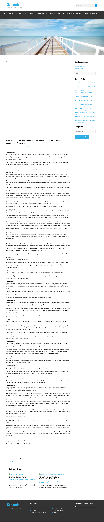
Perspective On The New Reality (17, 13)
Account (84, 68)
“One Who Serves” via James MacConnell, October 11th (49, 477)
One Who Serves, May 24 (18, 477)
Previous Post (10, 461)
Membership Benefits (90, 13)
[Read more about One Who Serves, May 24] (16, 474)
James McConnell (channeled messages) (17, 146)
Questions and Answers (74, 13)
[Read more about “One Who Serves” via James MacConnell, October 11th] (53, 474)
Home (3, 13)
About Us (61, 13)
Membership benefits (80, 66)
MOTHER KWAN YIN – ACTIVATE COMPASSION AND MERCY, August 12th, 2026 (85, 92)
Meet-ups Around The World (46, 13)
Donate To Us (82, 136)
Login (80, 68)
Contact (4, 17)
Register (77, 68)
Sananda (13, 4)
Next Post (67, 461)
